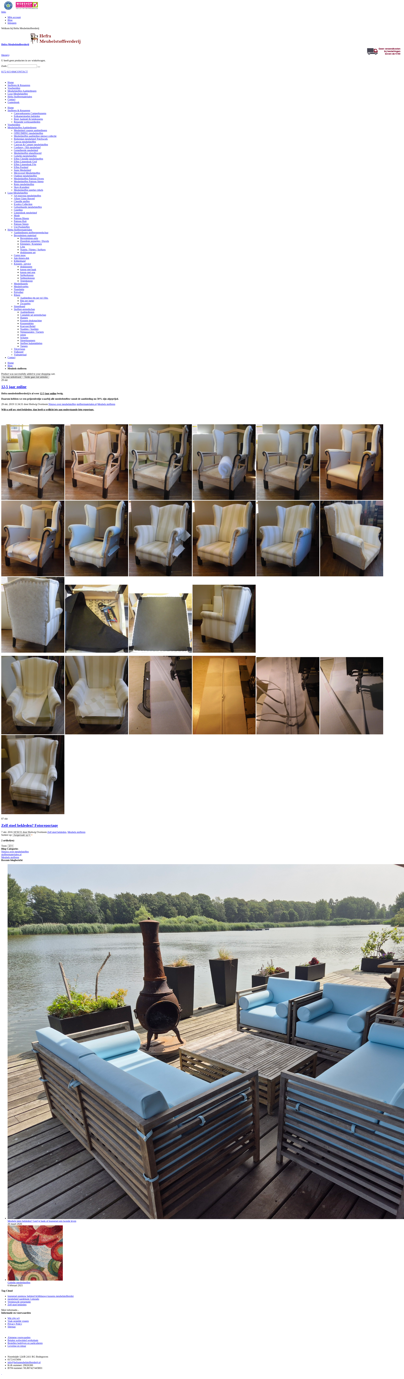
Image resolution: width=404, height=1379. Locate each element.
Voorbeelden (14, 88)
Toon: (4, 845)
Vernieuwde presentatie (19, 1301)
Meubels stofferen (106, 404)
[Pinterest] (1, 1373)
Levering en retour (17, 1346)
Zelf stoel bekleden (56, 832)
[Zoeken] (39, 66)
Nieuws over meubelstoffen (62, 404)
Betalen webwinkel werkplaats (23, 1340)
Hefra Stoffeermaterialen (20, 96)
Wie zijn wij (14, 1318)
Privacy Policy (15, 1324)
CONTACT (22, 71)
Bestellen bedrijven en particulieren (25, 1343)
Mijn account (14, 17)
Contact (11, 99)
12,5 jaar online (14, 387)
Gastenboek (13, 102)
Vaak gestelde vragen (18, 1321)
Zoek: (4, 66)
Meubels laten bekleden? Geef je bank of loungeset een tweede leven (42, 1221)
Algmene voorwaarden (19, 1337)
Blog (10, 20)
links (3, 12)
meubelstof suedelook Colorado (23, 1299)
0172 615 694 (8, 71)
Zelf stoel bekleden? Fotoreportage (29, 825)
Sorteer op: (6, 835)
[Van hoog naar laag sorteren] (31, 835)
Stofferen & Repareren (19, 85)
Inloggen (12, 23)
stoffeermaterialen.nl (87, 404)
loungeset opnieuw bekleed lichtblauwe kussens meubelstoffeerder (41, 1296)
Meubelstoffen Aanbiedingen (22, 91)
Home (11, 363)
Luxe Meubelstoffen (18, 93)
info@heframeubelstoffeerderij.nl (24, 1362)
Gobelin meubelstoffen (19, 1282)
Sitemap (12, 1326)
